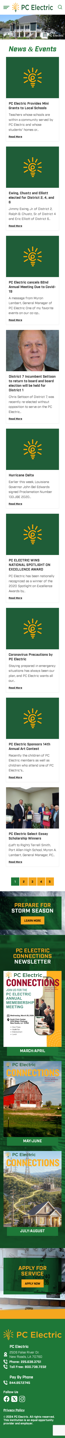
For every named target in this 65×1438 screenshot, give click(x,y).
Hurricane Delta (21, 475)
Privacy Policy (14, 1410)
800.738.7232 (35, 1366)
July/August (32, 1230)
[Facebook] (6, 1399)
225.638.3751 (31, 1361)
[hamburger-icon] (6, 7)
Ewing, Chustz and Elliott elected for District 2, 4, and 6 (31, 197)
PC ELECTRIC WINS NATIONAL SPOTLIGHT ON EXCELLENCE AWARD (29, 564)
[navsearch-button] (60, 7)
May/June (32, 1140)
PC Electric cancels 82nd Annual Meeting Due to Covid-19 (32, 286)
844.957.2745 (19, 1382)
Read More (15, 136)
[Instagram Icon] (22, 1399)
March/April (32, 1050)
